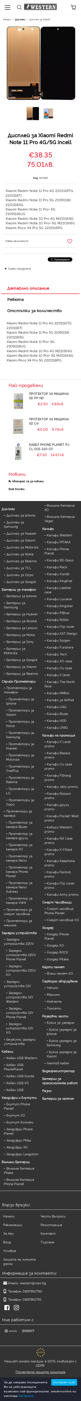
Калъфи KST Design (62, 633)
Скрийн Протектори (19, 681)
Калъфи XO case (59, 661)
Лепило (52, 987)
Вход (7, 1242)
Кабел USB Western (21, 1058)
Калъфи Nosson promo (57, 795)
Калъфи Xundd (58, 574)
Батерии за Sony (20, 641)
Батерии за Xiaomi (21, 666)
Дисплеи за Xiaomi (39, 19)
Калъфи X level (58, 675)
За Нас (8, 1233)
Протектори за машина (18, 923)
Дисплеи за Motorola (22, 547)
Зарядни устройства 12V (17, 983)
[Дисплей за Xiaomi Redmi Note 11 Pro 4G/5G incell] (33, 115)
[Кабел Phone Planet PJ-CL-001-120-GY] (18, 452)
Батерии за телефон (19, 589)
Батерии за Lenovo (21, 628)
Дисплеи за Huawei (21, 533)
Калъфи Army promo (63, 894)
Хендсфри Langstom (22, 1154)
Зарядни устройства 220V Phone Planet (21, 954)
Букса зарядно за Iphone (62, 1031)
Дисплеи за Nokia (20, 554)
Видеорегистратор (58, 1071)
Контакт (48, 1233)
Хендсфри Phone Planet (18, 1131)
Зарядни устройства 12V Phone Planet (19, 1012)
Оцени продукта (19, 268)
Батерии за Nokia (20, 635)
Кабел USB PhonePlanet (14, 1067)
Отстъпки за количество (34, 310)
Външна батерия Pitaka (19, 1170)
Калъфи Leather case (57, 590)
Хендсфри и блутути (19, 1097)
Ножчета (54, 1001)
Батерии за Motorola (14, 650)
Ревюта (15, 299)
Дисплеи (20, 19)
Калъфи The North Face (59, 684)
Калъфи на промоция (58, 735)
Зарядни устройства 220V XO (21, 970)
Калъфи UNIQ (57, 727)
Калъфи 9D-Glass (60, 560)
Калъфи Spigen (58, 640)
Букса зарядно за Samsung (62, 1042)
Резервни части (55, 1016)
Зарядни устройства (19, 933)
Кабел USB (15, 1090)
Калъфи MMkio (58, 693)
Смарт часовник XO (63, 920)
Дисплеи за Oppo (19, 575)
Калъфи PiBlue (58, 613)
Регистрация (51, 1225)
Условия (9, 1251)
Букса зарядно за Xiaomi (62, 1054)
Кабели (7, 1051)
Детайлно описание (28, 288)
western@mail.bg (33, 1283)
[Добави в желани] (70, 241)
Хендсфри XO (17, 1147)
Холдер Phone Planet (56, 936)
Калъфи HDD (57, 720)
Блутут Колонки (19, 1122)
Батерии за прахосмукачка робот (60, 1080)
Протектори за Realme (20, 779)
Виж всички (17, 489)
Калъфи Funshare (60, 647)
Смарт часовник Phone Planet (59, 910)
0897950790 (32, 1291)
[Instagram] (17, 1308)
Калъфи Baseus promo (57, 755)
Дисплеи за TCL (18, 568)
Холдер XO (55, 945)
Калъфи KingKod (59, 581)
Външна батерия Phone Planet (19, 1181)
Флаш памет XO (60, 973)
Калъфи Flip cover (61, 626)
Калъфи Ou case (59, 668)
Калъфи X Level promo (57, 744)
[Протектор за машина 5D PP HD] (18, 401)
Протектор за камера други (19, 835)
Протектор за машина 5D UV (49, 421)
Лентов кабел (58, 1063)
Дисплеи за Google (21, 582)
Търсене (47, 1242)
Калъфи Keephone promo (59, 863)
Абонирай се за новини (28, 481)
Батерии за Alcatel (21, 621)
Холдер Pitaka (58, 959)
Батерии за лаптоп (58, 1098)
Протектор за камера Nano (19, 858)
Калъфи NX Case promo (58, 840)
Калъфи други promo (56, 807)
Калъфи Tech (57, 654)
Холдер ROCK (57, 952)
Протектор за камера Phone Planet (19, 871)
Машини (53, 994)
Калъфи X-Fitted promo (58, 851)
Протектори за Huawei (20, 746)
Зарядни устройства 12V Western (19, 997)
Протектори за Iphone (20, 701)
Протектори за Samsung (20, 734)
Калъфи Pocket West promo (61, 818)
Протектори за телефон (18, 690)
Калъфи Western (59, 535)
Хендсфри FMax (18, 1140)
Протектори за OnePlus (20, 768)
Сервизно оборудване (60, 981)
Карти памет (53, 967)
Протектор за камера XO (19, 847)
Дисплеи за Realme (21, 561)
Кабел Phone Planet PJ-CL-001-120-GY (49, 446)
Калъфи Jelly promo (62, 786)
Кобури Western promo (58, 829)
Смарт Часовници (57, 902)
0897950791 (32, 1299)
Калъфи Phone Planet (56, 551)
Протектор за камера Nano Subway (19, 887)
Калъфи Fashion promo (57, 874)
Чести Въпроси (53, 1216)
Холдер (48, 927)
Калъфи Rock (57, 567)
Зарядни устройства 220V (19, 941)
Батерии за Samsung (14, 605)
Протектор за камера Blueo (19, 824)
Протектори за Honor (20, 723)
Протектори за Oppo (20, 802)
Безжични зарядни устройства (20, 1041)
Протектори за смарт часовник (18, 911)
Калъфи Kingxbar (60, 606)
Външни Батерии (16, 1162)
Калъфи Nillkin (58, 619)
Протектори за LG (20, 791)
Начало (7, 19)
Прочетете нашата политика (40, 1372)
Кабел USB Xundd (20, 1076)
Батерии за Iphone (21, 596)
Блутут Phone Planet (17, 1106)
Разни (47, 1090)
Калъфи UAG (57, 707)
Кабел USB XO (17, 1083)
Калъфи (48, 528)
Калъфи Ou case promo (58, 766)
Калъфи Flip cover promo (59, 885)
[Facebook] (7, 1308)
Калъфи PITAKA (58, 542)
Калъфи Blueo (57, 713)
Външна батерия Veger (59, 518)
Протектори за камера (18, 813)
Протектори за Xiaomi (20, 712)
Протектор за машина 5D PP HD (49, 395)
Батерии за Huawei (21, 614)
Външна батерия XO (59, 507)
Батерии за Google (21, 660)
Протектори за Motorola (20, 757)
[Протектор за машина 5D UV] (18, 426)
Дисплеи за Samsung (14, 524)
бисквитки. (27, 1396)
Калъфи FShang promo (57, 777)
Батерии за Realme (22, 673)
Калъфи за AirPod (60, 700)
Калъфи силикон (59, 599)
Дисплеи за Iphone (20, 515)
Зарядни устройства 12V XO (19, 1028)
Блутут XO (15, 1115)
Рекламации (12, 1225)
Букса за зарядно (61, 1022)
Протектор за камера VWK (19, 900)
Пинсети (54, 1008)
